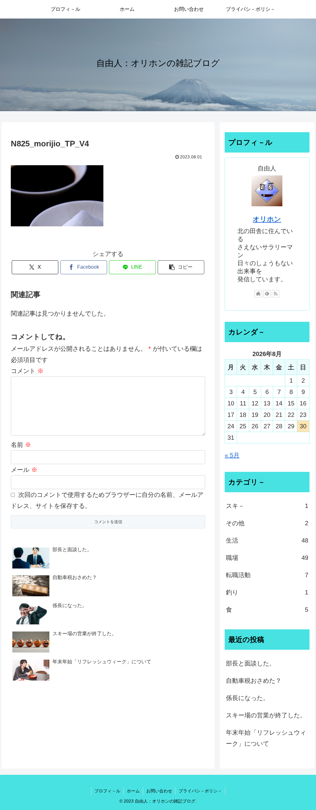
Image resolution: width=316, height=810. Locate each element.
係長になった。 (247, 698)
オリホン (267, 219)
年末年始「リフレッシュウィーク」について (266, 738)
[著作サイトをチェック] (258, 293)
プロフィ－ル (107, 790)
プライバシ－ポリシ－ (200, 790)
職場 (267, 557)
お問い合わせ (159, 790)
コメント (27, 370)
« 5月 (232, 455)
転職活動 (267, 575)
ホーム (133, 790)
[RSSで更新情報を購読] (275, 293)
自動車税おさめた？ (253, 680)
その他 (267, 523)
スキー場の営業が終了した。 (266, 715)
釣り (267, 592)
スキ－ (267, 505)
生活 (267, 540)
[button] (181, 267)
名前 (21, 444)
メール (24, 469)
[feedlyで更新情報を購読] (267, 293)
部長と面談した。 (250, 663)
